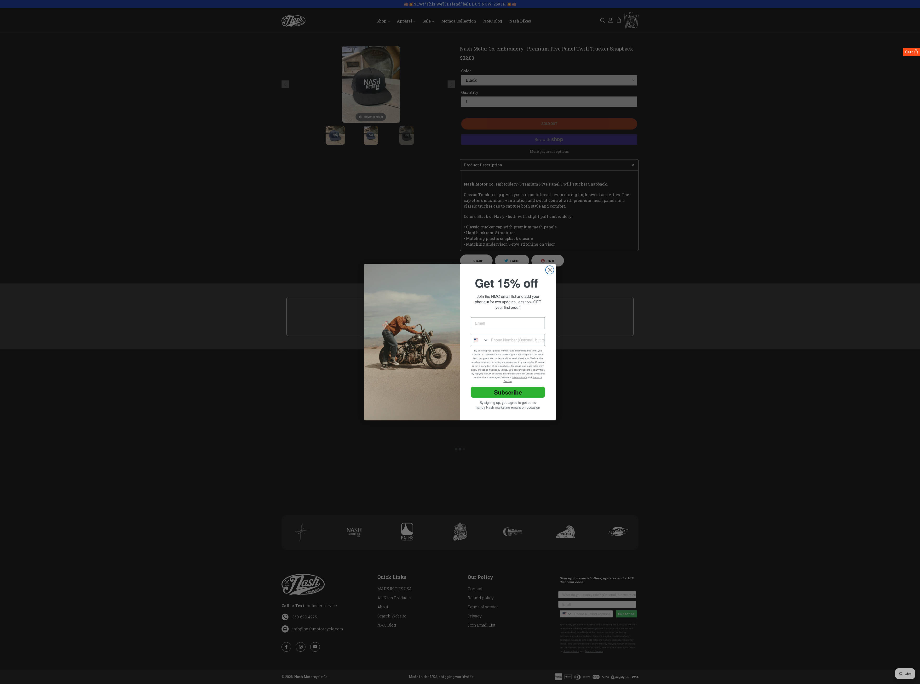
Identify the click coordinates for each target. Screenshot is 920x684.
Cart (909, 51)
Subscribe (508, 392)
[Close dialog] (550, 270)
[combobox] (480, 340)
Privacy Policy (519, 377)
